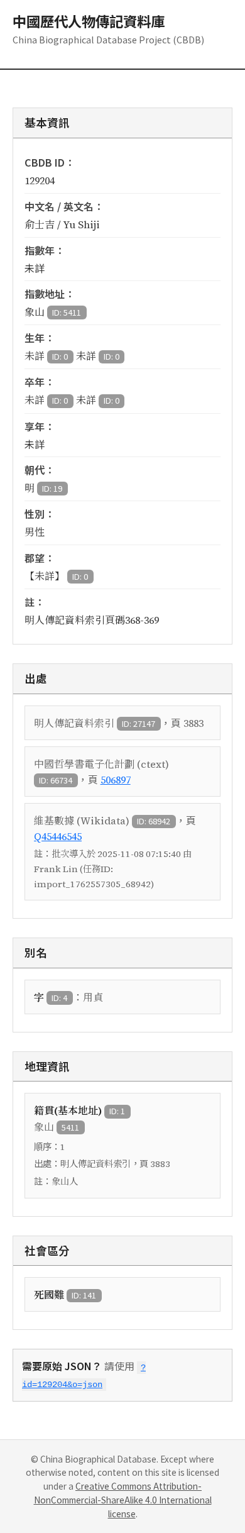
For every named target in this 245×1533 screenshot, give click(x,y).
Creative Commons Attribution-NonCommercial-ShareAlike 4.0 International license (123, 1500)
